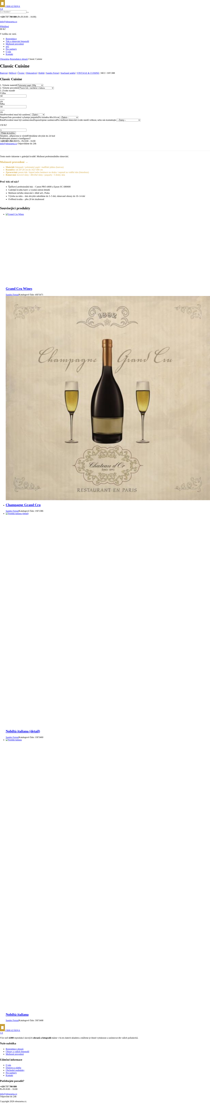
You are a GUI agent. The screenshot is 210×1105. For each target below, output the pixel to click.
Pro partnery (11, 49)
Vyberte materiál (8, 85)
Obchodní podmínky (15, 1070)
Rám (2, 120)
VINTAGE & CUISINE (88, 73)
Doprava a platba (13, 1067)
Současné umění (68, 73)
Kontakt (9, 54)
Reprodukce (11, 39)
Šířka (2, 104)
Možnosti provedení (15, 44)
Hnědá (41, 73)
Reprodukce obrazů (19, 59)
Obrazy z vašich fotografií (17, 1051)
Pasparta (4, 117)
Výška (3, 93)
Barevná (4, 73)
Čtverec (21, 73)
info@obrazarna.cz (8, 21)
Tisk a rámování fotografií (17, 41)
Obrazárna (4, 59)
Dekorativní (31, 73)
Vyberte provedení (9, 88)
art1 (7, 46)
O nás (8, 51)
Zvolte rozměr (7, 90)
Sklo (2, 114)
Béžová (12, 73)
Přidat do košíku (8, 133)
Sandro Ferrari (52, 73)
